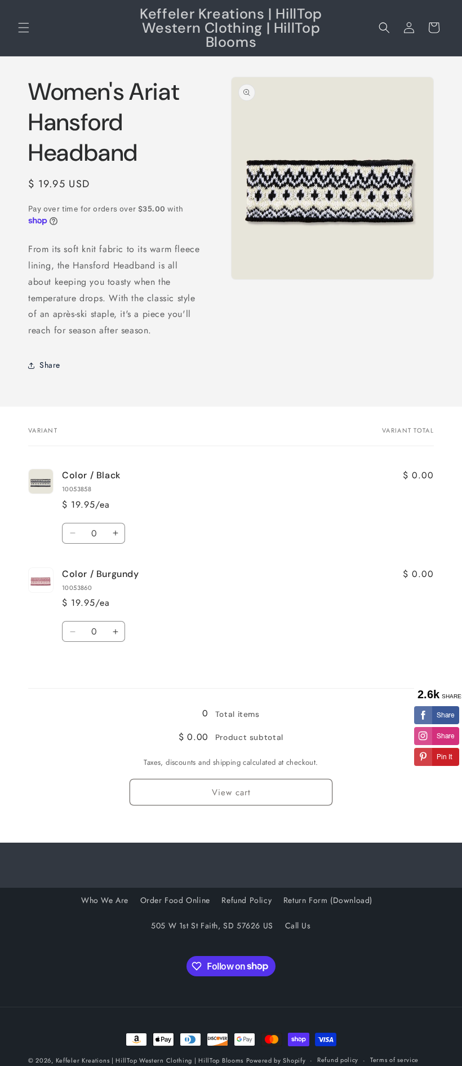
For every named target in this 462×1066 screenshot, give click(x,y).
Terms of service (394, 1059)
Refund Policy (246, 900)
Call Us (298, 925)
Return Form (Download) (327, 900)
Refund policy (337, 1059)
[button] (23, 27)
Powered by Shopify (276, 1060)
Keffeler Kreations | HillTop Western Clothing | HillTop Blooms (149, 1060)
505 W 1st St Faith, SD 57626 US (212, 925)
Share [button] (49, 365)
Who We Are (104, 900)
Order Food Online (175, 900)
